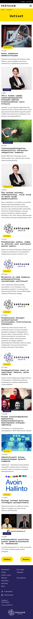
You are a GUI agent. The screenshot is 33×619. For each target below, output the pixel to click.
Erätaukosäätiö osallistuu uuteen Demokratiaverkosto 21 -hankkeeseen (15, 542)
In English (23, 1)
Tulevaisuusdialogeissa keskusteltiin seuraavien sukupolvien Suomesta (14, 150)
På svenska (29, 1)
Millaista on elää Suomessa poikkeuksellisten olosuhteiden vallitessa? (15, 279)
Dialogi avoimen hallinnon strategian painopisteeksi (15, 501)
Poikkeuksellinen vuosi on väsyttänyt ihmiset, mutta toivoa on (15, 372)
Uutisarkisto (9, 9)
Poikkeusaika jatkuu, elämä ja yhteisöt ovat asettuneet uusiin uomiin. (16, 244)
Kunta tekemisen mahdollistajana (9, 54)
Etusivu (3, 9)
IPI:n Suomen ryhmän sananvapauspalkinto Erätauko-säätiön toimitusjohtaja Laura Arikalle (12, 100)
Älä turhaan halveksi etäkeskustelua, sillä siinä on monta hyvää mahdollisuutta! (16, 196)
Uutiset (7, 90)
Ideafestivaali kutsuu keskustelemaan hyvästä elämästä (13, 459)
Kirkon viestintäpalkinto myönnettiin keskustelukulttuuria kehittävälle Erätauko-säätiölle (14, 421)
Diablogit (8, 47)
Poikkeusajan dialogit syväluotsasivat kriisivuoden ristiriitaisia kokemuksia (16, 321)
